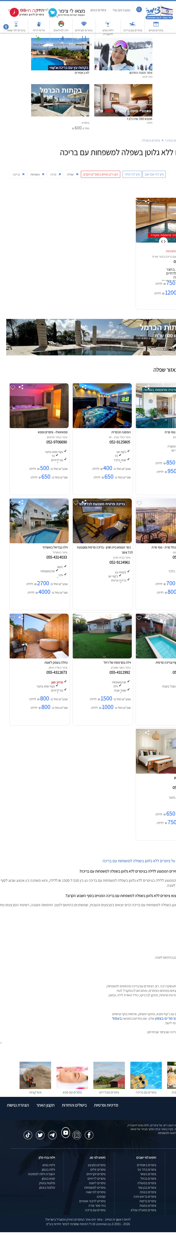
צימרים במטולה (146, 1183)
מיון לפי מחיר (132, 174)
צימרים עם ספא (72, 1092)
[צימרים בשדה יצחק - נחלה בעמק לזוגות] (39, 657)
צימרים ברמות (147, 1201)
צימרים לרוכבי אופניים (92, 1201)
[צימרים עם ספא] (72, 1088)
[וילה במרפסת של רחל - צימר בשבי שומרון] (102, 657)
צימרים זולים (98, 1169)
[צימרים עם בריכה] (132, 26)
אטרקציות (38, 44)
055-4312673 (57, 672)
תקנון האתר (45, 1105)
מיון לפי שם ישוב (154, 174)
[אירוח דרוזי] (39, 26)
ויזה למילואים (61, 30)
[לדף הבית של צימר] (159, 19)
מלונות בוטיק (47, 1183)
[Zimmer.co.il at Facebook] (89, 1133)
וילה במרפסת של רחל (117, 662)
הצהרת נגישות (18, 1105)
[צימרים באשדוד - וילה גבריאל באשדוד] (39, 542)
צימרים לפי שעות (16, 30)
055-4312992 (120, 672)
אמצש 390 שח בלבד (139, 118)
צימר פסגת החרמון (140, 72)
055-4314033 (57, 557)
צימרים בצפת (148, 1192)
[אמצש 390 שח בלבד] (123, 86)
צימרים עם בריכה (132, 30)
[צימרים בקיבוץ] (61, 40)
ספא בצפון (48, 1178)
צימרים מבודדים (109, 1092)
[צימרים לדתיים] (84, 40)
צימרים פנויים (156, 30)
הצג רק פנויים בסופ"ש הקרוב (100, 174)
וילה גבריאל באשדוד (55, 547)
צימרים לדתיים (84, 44)
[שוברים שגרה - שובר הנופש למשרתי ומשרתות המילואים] (61, 26)
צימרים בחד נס (147, 1169)
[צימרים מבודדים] (109, 1088)
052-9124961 (120, 562)
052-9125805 (120, 442)
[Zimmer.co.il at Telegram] (52, 1133)
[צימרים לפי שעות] (16, 26)
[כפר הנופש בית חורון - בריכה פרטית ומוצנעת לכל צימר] (102, 542)
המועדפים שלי (121, 10)
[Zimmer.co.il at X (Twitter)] (40, 1133)
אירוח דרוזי (39, 30)
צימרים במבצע (97, 1165)
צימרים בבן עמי (147, 1187)
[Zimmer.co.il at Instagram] (77, 1133)
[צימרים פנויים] (156, 26)
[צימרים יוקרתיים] (84, 26)
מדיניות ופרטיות (106, 1105)
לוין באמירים (82, 72)
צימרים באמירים (146, 1165)
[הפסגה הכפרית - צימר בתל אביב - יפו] (102, 427)
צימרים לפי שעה (96, 1192)
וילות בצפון (48, 1169)
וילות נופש (48, 1165)
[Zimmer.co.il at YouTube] (64, 1128)
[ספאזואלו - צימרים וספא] (39, 427)
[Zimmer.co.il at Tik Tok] (28, 1133)
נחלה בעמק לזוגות (56, 662)
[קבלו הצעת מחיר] (64, 16)
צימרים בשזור (148, 1174)
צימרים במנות (148, 1205)
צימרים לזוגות (97, 1183)
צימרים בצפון (98, 10)
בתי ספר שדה (97, 1205)
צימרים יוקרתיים (84, 30)
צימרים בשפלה (151, 140)
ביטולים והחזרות (74, 1105)
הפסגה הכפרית (121, 432)
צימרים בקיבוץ (61, 44)
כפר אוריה (157, 256)
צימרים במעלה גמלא (143, 1210)
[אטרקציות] (38, 40)
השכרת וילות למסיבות (41, 1174)
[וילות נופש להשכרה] (108, 26)
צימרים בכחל (148, 1178)
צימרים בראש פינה (145, 1196)
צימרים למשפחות (95, 1187)
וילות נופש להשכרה (108, 32)
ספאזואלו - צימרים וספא (53, 432)
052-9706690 (57, 442)
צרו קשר (53, 16)
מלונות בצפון (47, 1187)
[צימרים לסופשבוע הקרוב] (23, 16)
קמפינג (101, 1196)
